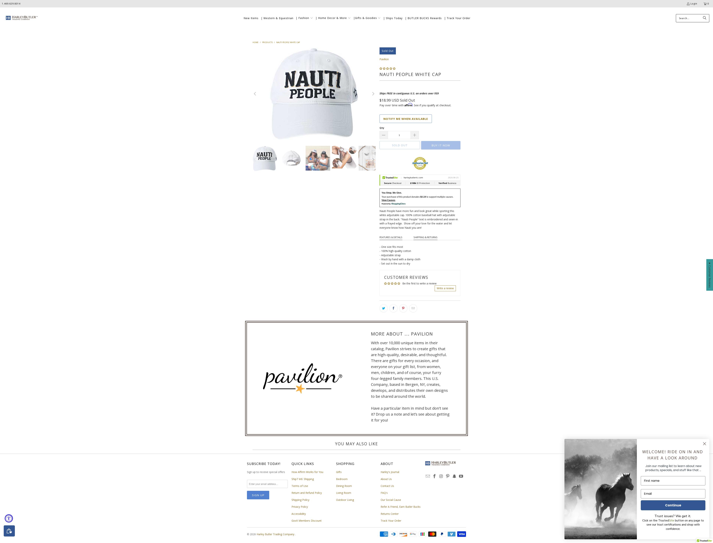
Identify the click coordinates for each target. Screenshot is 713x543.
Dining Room (344, 486)
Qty (382, 127)
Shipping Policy (300, 500)
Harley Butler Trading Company (276, 534)
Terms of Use (300, 486)
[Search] (704, 18)
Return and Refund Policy (307, 493)
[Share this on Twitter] (384, 308)
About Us (386, 479)
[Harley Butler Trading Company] (21, 18)
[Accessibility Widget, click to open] (9, 518)
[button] (304, 18)
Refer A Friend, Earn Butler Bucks (401, 506)
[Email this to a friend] (413, 308)
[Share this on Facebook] (393, 308)
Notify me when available (405, 119)
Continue (673, 505)
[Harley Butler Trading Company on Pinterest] (448, 476)
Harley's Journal (390, 472)
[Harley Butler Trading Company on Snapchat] (454, 476)
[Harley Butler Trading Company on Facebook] (434, 476)
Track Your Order (391, 520)
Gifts (339, 472)
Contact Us (387, 486)
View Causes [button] (388, 200)
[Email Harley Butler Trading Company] (428, 476)
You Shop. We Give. (392, 193)
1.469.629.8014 (11, 3)
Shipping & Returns (425, 237)
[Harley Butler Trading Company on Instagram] (441, 476)
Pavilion (384, 59)
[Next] (373, 93)
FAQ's (384, 493)
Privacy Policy (300, 506)
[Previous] (255, 93)
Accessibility (299, 514)
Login (694, 3)
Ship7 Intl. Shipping (303, 479)
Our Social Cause (391, 500)
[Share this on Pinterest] (403, 308)
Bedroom (342, 479)
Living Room (343, 493)
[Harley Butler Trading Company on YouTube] (461, 476)
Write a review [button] (445, 288)
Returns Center (390, 514)
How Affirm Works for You (307, 472)
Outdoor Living (345, 500)
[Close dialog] (704, 443)
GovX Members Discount (307, 520)
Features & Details (391, 237)
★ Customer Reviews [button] (710, 275)
